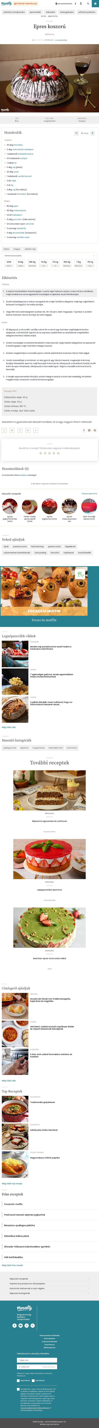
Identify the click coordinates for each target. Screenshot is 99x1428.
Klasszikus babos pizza (16, 1235)
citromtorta (72, 748)
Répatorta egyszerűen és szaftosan (49, 821)
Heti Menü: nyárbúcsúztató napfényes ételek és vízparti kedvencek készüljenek (52, 1027)
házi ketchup (37, 546)
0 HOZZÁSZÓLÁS (61, 40)
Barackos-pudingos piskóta (19, 1225)
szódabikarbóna (25, 154)
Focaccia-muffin (13, 1204)
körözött (55, 552)
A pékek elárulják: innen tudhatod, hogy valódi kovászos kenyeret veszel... (51, 703)
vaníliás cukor (23, 237)
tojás (13, 180)
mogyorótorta (39, 748)
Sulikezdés (34, 642)
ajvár (6, 546)
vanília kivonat (25, 176)
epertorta (53, 16)
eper (16, 206)
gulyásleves (35, 1097)
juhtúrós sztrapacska (14, 12)
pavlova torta (20, 546)
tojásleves (69, 552)
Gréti (50, 969)
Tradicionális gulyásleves (42, 1102)
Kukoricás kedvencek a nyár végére (27, 1288)
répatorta (24, 748)
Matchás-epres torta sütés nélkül (49, 958)
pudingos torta (10, 748)
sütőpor (24, 158)
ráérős (6, 249)
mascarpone (20, 210)
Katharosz (49, 34)
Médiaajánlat (49, 1347)
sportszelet (35, 12)
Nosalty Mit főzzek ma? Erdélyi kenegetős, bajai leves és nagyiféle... (50, 1000)
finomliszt (18, 145)
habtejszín (17, 215)
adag (85, 133)
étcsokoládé (18, 232)
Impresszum (49, 1344)
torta (43, 16)
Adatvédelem (49, 1338)
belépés (23, 475)
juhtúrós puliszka (87, 12)
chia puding (40, 552)
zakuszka (50, 12)
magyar (17, 249)
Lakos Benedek (49, 900)
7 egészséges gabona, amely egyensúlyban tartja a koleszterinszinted (51, 675)
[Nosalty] (6, 4)
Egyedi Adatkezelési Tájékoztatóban (35, 1408)
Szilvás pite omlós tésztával (43, 1130)
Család (33, 669)
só (15, 162)
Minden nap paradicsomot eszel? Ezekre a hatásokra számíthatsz (50, 648)
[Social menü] (75, 3)
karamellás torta (56, 748)
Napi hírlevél (25, 1380)
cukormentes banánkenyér (17, 552)
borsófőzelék (84, 552)
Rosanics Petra (49, 831)
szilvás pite (35, 1125)
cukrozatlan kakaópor (23, 149)
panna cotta (54, 546)
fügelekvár (70, 546)
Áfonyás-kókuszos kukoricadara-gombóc (27, 1246)
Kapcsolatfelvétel (49, 1341)
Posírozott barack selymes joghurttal (24, 1214)
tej (12, 185)
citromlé (30, 223)
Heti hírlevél (39, 1380)
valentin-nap (30, 249)
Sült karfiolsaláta (13, 1257)
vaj (14, 167)
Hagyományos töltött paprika (45, 1158)
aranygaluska (67, 12)
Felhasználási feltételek (50, 1335)
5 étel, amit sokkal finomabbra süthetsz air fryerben (51, 1055)
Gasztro (34, 994)
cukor (16, 171)
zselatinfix (21, 228)
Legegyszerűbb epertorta (49, 890)
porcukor (17, 219)
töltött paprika (37, 1152)
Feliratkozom (48, 1367)
